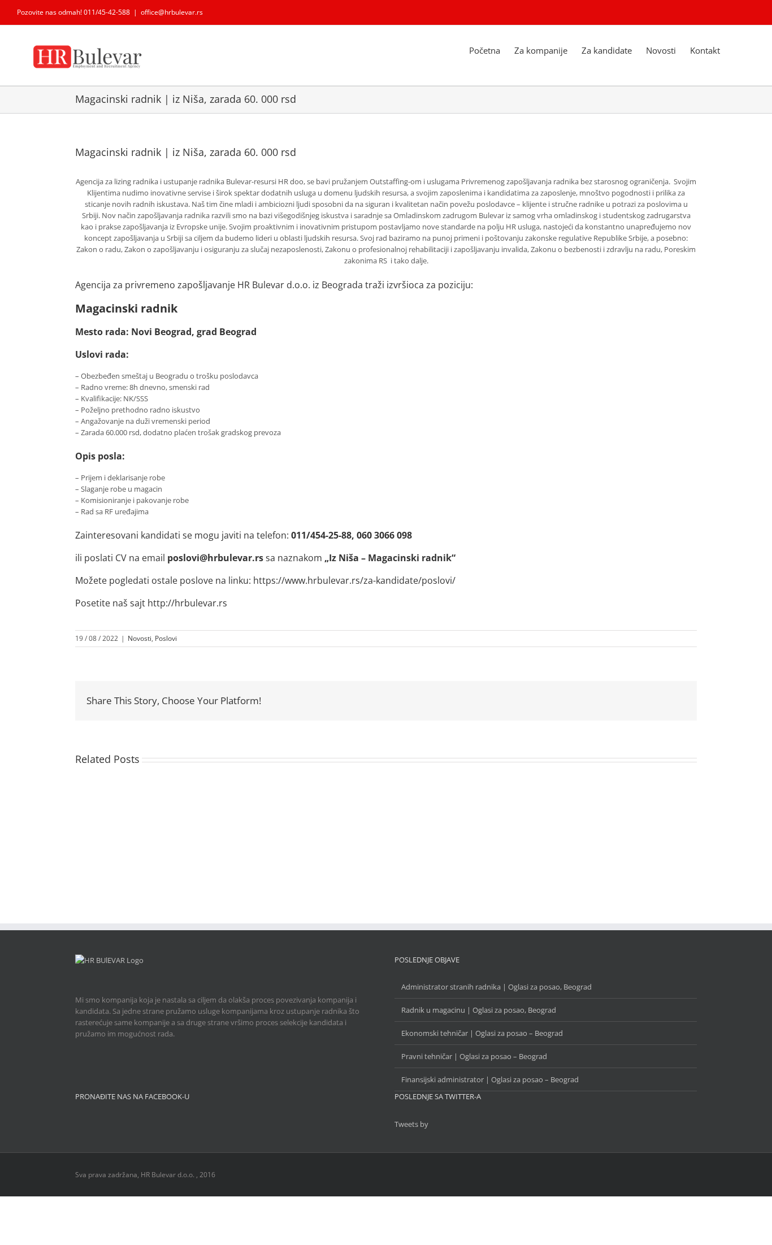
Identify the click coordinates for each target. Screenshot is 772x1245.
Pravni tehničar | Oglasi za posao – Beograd (474, 1056)
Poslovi (166, 638)
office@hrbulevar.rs (172, 12)
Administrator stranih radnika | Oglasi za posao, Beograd (496, 987)
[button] (737, 49)
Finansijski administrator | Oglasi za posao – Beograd (490, 1079)
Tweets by (411, 1124)
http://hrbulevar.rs (187, 603)
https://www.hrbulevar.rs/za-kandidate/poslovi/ (354, 580)
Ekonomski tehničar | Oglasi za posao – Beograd (482, 1033)
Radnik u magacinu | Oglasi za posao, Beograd (478, 1010)
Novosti (139, 638)
